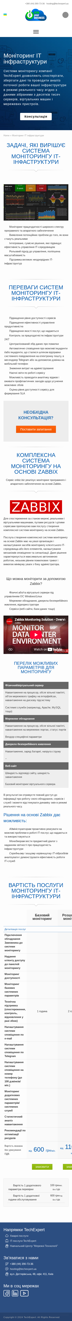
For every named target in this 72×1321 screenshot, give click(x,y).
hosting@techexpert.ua (57, 3)
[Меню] (36, 31)
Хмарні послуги (19, 1235)
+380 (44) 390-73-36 (35, 3)
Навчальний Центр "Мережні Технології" (34, 1245)
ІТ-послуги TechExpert (23, 1240)
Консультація (35, 116)
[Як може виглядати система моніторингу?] (35, 202)
